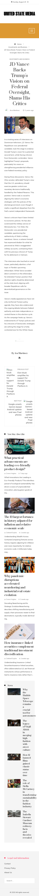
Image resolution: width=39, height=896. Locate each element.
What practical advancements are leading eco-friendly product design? (17, 463)
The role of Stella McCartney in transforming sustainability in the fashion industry (30, 793)
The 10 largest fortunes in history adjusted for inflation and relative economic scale (18, 522)
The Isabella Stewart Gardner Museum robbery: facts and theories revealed (27, 824)
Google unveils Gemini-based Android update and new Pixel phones (14, 408)
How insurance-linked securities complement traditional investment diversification (19, 648)
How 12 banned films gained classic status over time (27, 765)
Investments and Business (20, 59)
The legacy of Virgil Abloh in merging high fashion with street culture (27, 735)
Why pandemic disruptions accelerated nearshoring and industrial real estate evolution (17, 585)
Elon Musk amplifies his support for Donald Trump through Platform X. (24, 378)
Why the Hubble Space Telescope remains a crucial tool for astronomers (29, 702)
